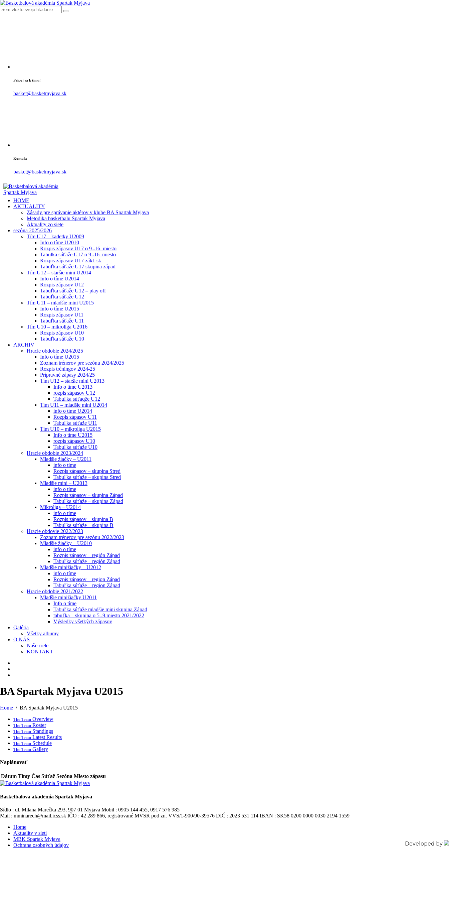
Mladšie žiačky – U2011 (65, 459)
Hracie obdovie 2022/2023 (55, 531)
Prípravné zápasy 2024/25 (67, 375)
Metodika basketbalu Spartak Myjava (66, 218)
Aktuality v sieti (30, 833)
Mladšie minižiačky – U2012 (70, 567)
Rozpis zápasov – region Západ (86, 579)
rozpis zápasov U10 (74, 441)
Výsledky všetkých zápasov (82, 621)
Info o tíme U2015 (59, 308)
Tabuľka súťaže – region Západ (86, 585)
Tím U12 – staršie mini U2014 (59, 272)
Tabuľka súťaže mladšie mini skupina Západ (100, 609)
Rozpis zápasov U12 (62, 284)
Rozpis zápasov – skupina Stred (87, 471)
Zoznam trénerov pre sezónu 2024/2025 (82, 363)
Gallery (30, 749)
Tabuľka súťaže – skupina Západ (88, 501)
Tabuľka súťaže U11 (62, 321)
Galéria (21, 627)
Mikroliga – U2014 (60, 507)
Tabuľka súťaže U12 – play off (73, 290)
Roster (29, 725)
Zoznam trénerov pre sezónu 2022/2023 (82, 537)
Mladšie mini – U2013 (63, 483)
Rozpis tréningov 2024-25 (67, 369)
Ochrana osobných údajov (41, 845)
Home (19, 827)
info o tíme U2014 (72, 411)
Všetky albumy (43, 633)
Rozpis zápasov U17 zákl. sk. (71, 260)
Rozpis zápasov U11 (61, 314)
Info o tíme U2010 (59, 242)
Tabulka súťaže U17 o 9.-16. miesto (78, 254)
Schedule (32, 743)
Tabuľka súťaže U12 (62, 296)
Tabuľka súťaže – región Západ (86, 561)
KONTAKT (40, 651)
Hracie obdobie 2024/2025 (55, 351)
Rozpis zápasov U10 (62, 333)
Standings (33, 731)
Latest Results (37, 737)
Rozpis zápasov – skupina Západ (88, 495)
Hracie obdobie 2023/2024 (55, 453)
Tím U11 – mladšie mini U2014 (73, 405)
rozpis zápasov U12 (74, 393)
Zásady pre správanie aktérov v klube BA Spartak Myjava (88, 212)
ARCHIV (23, 345)
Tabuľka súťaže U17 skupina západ (78, 266)
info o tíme (64, 465)
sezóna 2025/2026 (32, 230)
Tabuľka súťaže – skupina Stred (87, 477)
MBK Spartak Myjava (36, 839)
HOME (21, 200)
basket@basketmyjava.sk (39, 93)
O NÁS (21, 639)
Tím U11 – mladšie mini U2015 (60, 302)
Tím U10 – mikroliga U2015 (70, 429)
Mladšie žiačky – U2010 (66, 543)
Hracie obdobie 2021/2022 (55, 591)
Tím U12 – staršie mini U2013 (72, 381)
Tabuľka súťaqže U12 (76, 399)
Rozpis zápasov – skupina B (83, 519)
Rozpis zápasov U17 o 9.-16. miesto (78, 248)
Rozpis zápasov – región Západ (86, 555)
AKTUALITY (29, 206)
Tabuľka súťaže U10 (62, 339)
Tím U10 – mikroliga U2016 (57, 327)
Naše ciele (37, 645)
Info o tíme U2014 (59, 278)
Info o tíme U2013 (72, 387)
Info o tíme (64, 603)
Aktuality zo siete (45, 224)
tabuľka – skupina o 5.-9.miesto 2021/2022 (98, 615)
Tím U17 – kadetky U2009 (55, 236)
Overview (33, 719)
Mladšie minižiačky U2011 (68, 597)
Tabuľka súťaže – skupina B (83, 525)
